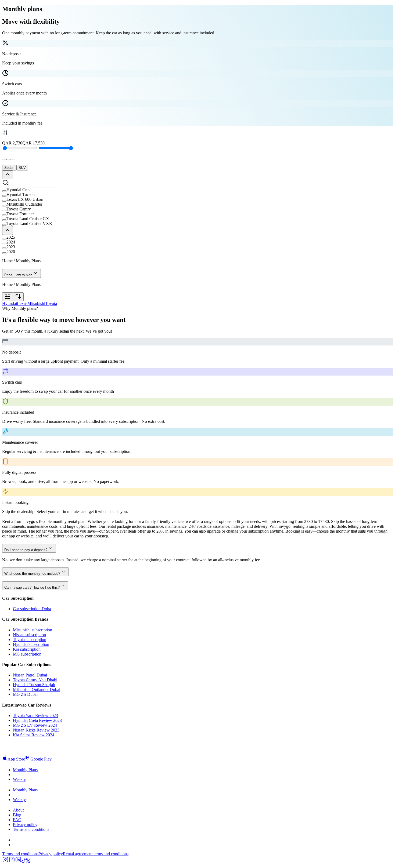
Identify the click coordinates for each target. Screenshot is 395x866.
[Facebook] (12, 861)
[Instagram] (5, 861)
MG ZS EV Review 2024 (35, 725)
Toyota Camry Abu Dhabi (35, 680)
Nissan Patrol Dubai (30, 675)
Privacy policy (25, 824)
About (18, 810)
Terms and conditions (31, 829)
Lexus (22, 303)
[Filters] (7, 296)
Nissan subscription (29, 634)
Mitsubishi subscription (32, 630)
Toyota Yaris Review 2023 (35, 715)
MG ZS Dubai (25, 694)
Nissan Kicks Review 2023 (36, 730)
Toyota (51, 303)
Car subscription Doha (32, 608)
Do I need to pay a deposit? (25, 550)
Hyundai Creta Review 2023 (37, 720)
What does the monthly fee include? (32, 574)
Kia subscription (27, 649)
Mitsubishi (36, 303)
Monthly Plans (25, 769)
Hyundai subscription (31, 644)
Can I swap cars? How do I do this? (32, 587)
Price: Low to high (18, 275)
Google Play (41, 759)
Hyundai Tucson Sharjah (34, 684)
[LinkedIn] (18, 861)
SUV (22, 168)
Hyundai (9, 303)
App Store (16, 759)
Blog (17, 815)
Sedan (9, 168)
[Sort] (18, 296)
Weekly (19, 779)
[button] (197, 189)
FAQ (17, 819)
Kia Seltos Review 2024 (33, 735)
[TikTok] (23, 861)
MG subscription (27, 654)
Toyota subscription (29, 639)
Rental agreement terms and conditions (95, 854)
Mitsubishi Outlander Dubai (36, 689)
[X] (28, 861)
